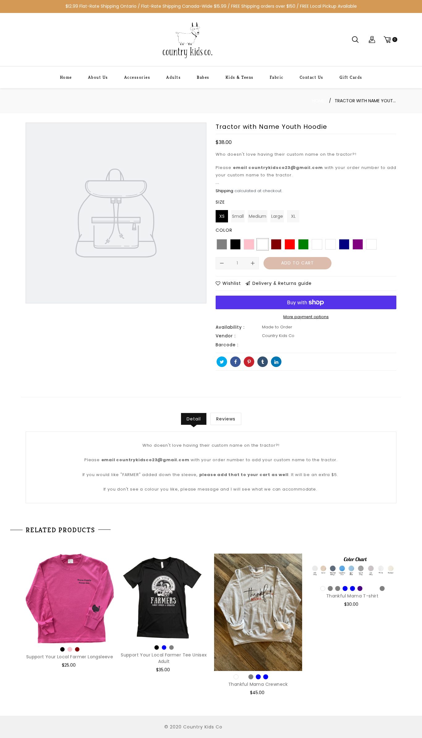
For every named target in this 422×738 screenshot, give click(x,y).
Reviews (225, 419)
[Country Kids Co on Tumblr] (262, 361)
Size (220, 202)
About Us (98, 77)
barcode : (227, 345)
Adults (173, 77)
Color (224, 230)
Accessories (137, 77)
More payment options (306, 316)
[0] (389, 40)
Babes (203, 77)
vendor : (226, 336)
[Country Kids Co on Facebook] (235, 361)
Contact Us (311, 77)
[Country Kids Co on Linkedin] (276, 361)
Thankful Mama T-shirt (352, 596)
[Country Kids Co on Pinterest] (249, 361)
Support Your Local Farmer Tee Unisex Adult (164, 658)
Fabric (277, 77)
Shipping (224, 191)
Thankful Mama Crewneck (258, 684)
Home (66, 77)
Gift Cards (351, 77)
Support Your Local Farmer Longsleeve (69, 657)
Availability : (230, 327)
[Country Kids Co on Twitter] (222, 361)
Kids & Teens (240, 77)
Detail (194, 419)
